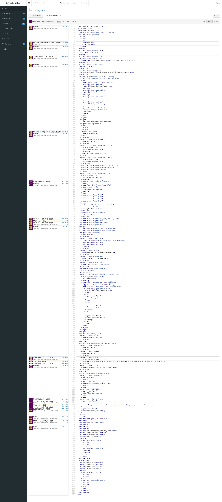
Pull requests (64, 3)
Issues (75, 3)
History (216, 21)
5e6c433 (65, 221)
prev (66, 44)
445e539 (65, 42)
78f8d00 (65, 56)
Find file (216, 16)
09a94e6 (65, 26)
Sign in (218, 3)
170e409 (65, 181)
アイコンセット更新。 (70, 21)
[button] (29, 3)
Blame (209, 21)
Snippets (84, 3)
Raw (204, 21)
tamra (36, 10)
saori (42, 10)
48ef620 (65, 219)
